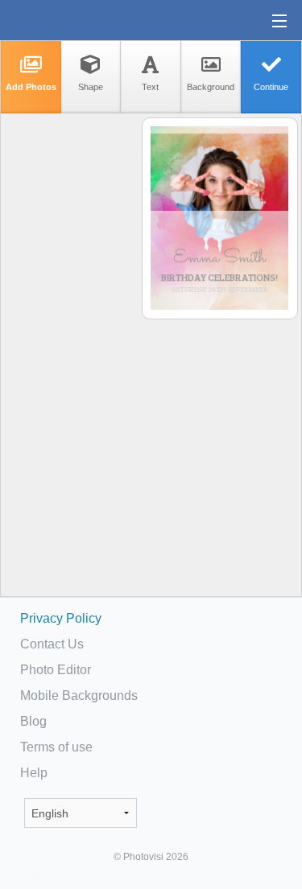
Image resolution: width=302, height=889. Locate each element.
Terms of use (56, 747)
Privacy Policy (60, 618)
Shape (90, 87)
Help (34, 773)
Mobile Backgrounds (79, 695)
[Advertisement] (70, 367)
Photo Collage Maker (63, 20)
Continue (271, 87)
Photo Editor (55, 670)
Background (210, 87)
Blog (33, 721)
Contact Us (52, 644)
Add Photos (31, 87)
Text (150, 87)
